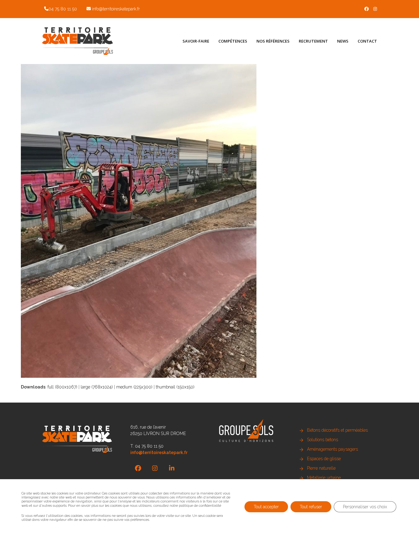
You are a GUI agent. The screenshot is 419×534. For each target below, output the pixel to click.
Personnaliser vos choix (365, 506)
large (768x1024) (97, 386)
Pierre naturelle (321, 468)
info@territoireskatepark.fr (116, 8)
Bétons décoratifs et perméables (337, 430)
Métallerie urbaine (324, 477)
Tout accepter (266, 506)
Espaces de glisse (324, 458)
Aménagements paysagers (332, 449)
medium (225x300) (134, 386)
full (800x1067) (62, 386)
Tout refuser (311, 506)
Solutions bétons (322, 439)
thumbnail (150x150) (175, 386)
